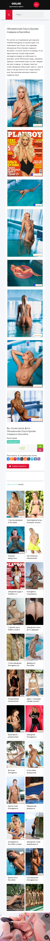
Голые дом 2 (13, 441)
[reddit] (25, 458)
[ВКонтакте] (8, 458)
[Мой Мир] (18, 458)
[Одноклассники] (11, 458)
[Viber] (38, 458)
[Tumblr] (35, 458)
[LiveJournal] (28, 458)
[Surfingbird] (32, 458)
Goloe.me (19, 5)
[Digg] (21, 458)
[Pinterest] (15, 458)
